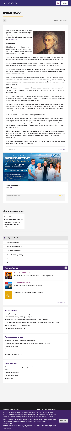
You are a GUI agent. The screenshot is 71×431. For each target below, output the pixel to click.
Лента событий (11, 268)
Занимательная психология (16, 263)
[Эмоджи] (60, 196)
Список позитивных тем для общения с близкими (22, 367)
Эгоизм (7, 370)
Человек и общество (14, 251)
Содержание (12, 238)
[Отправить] (63, 195)
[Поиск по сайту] (58, 3)
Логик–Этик (9, 378)
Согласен (63, 420)
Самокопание (9, 349)
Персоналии (61, 149)
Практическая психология (16, 259)
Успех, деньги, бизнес (14, 247)
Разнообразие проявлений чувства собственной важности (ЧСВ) (27, 343)
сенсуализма (13, 39)
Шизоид (7, 352)
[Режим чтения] (4, 20)
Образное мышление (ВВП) (14, 355)
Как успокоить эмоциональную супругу (18, 317)
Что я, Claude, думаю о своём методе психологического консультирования (31, 314)
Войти (65, 3)
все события (61, 302)
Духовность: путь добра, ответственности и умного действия (26, 319)
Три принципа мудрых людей (15, 328)
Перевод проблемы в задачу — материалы (20, 340)
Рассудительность (11, 346)
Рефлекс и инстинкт (12, 372)
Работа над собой (13, 242)
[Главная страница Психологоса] (11, 3)
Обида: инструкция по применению (17, 325)
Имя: (8, 188)
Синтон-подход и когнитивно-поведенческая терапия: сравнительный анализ (32, 322)
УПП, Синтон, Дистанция (15, 255)
